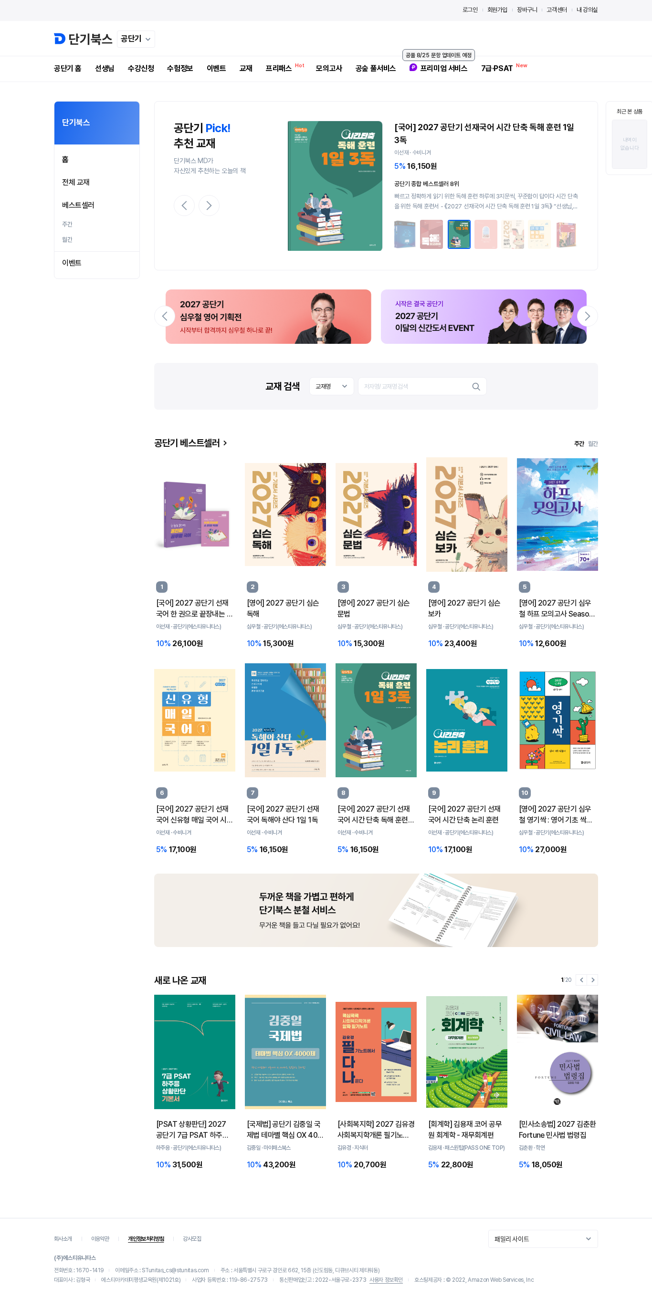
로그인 (470, 9)
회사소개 (63, 1239)
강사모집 (192, 1239)
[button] (184, 205)
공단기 (131, 38)
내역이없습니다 (629, 144)
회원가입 (497, 9)
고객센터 (557, 9)
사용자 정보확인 (386, 1280)
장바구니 (527, 9)
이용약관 (100, 1239)
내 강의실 (587, 9)
